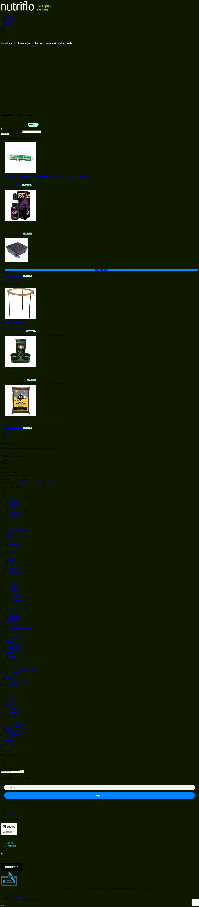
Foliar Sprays (13, 672)
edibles (11, 743)
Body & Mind (9, 740)
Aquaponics (9, 652)
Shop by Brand (10, 20)
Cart (6, 761)
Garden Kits (10, 47)
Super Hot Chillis (15, 727)
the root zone (17, 669)
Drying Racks (13, 732)
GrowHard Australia (15, 499)
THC (11, 534)
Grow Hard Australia (16, 547)
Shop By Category (11, 18)
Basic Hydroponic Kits (24, 483)
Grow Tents (9, 622)
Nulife (11, 532)
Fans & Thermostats (15, 629)
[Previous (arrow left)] (1, 905)
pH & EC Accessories (12, 620)
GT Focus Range (14, 503)
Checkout (8, 763)
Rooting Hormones (15, 682)
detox (11, 749)
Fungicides (12, 659)
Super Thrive (13, 575)
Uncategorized (10, 751)
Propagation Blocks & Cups (18, 680)
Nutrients (8, 495)
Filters (11, 700)
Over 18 (7, 742)
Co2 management (15, 635)
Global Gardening (15, 562)
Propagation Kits (14, 689)
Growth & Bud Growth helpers (19, 665)
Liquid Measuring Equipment (18, 531)
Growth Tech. (13, 568)
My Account (9, 765)
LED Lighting (13, 590)
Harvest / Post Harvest (12, 730)
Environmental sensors (16, 633)
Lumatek (16, 596)
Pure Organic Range (11, 641)
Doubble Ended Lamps (16, 618)
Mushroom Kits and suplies (14, 491)
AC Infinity (9, 493)
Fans (10, 702)
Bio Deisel (12, 553)
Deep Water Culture (15, 648)
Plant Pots (12, 715)
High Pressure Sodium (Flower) (19, 611)
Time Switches (14, 588)
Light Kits (12, 609)
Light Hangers (14, 587)
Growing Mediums (11, 637)
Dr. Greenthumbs (14, 544)
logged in (12, 479)
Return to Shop (18, 898)
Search (3, 769)
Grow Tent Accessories (12, 626)
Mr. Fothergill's (10, 725)
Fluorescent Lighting (16, 583)
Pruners (11, 736)
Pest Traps (12, 657)
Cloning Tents (13, 691)
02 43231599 (9, 33)
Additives (12, 667)
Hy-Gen (12, 506)
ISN (10, 540)
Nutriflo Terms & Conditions (14, 809)
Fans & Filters (9, 699)
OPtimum (12, 510)
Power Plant (17, 600)
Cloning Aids (13, 684)
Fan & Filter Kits (14, 631)
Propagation (9, 678)
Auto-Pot (49, 483)
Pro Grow (16, 601)
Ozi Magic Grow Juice (16, 519)
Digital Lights (13, 615)
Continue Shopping (7, 901)
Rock (11, 559)
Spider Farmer (18, 594)
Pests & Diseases (10, 654)
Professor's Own (14, 527)
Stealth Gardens (14, 579)
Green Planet (13, 514)
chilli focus (12, 536)
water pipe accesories (20, 747)
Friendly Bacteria (14, 674)
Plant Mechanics (14, 542)
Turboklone (13, 697)
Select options (9, 335)
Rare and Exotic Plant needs (14, 661)
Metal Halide (13, 613)
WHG (11, 566)
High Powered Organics (17, 549)
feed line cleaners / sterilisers (14, 728)
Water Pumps (13, 708)
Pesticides (12, 656)
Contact (7, 27)
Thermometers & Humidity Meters (20, 628)
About (7, 24)
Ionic (10, 508)
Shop (6, 760)
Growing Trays (14, 719)
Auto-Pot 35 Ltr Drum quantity (11, 131)
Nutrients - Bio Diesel (16, 512)
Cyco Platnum (13, 504)
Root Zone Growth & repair (26, 671)
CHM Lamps (13, 616)
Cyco (11, 555)
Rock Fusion (13, 529)
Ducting (11, 704)
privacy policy (103, 801)
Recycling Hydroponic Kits (18, 646)
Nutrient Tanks (14, 721)
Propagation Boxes (15, 687)
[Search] (22, 771)
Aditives (7, 538)
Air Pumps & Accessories (17, 710)
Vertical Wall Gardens (16, 650)
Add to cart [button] (8, 189)
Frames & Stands (14, 717)
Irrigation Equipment (16, 723)
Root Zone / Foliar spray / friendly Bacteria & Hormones (23, 663)
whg (14, 607)
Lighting (8, 581)
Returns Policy (10, 813)
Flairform (12, 551)
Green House (13, 501)
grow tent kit (13, 624)
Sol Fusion (16, 605)
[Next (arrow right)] (4, 905)
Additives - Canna (15, 572)
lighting (11, 693)
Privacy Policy (10, 811)
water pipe (12, 745)
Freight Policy (9, 815)
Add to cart (5, 134)
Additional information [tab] (12, 437)
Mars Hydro (17, 598)
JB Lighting (17, 603)
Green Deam (13, 516)
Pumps (7, 706)
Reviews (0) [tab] (9, 439)
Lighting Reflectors (15, 585)
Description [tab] (9, 435)
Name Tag (12, 695)
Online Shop (9, 22)
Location (8, 26)
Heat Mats (12, 685)
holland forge (17, 592)
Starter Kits (8, 676)
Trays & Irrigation (11, 714)
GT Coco (12, 517)
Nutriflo (11, 521)
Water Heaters (13, 712)
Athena (11, 497)
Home (7, 16)
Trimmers (12, 738)
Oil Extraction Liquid (16, 734)
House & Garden (14, 523)
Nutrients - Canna (15, 525)
